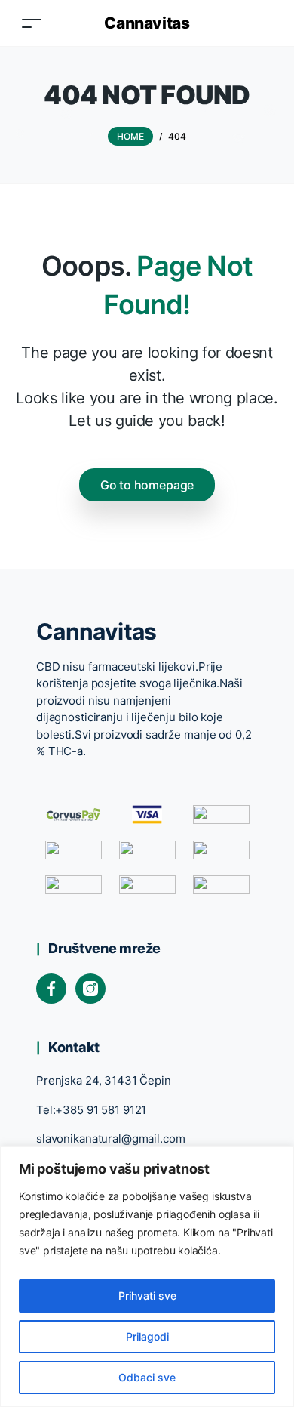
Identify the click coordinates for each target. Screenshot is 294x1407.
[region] (147, 1276)
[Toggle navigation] (31, 23)
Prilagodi (147, 1336)
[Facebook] (51, 988)
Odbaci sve (147, 1377)
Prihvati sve (147, 1295)
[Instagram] (90, 988)
